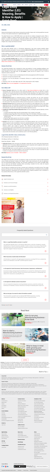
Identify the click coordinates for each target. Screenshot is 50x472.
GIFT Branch (4, 406)
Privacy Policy (25, 470)
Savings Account (15, 383)
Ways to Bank (4, 433)
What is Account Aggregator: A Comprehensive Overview (19, 83)
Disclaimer (19, 470)
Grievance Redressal (21, 403)
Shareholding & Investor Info (7, 417)
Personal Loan (9, 383)
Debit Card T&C (37, 438)
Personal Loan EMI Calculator (39, 400)
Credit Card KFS (37, 435)
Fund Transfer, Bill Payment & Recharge (32, 391)
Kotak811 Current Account (33, 385)
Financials (3, 414)
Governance (4, 415)
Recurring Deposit (5, 385)
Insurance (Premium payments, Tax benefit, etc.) (13, 393)
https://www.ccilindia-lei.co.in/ (8, 61)
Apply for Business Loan (9, 179)
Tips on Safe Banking (22, 413)
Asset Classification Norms (39, 450)
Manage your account (17, 377)
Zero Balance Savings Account (26, 384)
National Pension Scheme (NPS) (7, 384)
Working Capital (44, 393)
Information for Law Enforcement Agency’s (40, 454)
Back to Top (43, 372)
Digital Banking (4, 432)
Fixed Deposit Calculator (38, 405)
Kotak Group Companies (42, 466)
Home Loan (4, 383)
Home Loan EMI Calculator (39, 403)
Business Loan (17, 384)
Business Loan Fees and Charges (10, 182)
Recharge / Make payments (33, 377)
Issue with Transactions (9, 391)
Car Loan (40, 385)
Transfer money (25, 377)
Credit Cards (41, 377)
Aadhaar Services (21, 424)
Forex (3, 393)
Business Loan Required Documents (11, 193)
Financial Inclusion (21, 439)
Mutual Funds (33, 383)
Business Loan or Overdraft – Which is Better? (16, 152)
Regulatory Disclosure (38, 441)
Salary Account (16, 387)
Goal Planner (36, 415)
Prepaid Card (10, 387)
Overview (3, 412)
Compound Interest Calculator (39, 414)
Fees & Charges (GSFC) (22, 435)
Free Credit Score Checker (39, 417)
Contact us (4, 423)
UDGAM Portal (20, 422)
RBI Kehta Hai (20, 420)
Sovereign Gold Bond (23, 387)
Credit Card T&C (37, 433)
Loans (41, 391)
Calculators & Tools (37, 398)
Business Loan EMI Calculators (10, 186)
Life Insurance (35, 384)
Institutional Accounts (22, 449)
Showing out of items (7, 305)
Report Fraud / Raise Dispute (23, 405)
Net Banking (10, 377)
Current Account (22, 383)
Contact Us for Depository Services (24, 416)
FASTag (44, 391)
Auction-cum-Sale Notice (38, 449)
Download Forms (21, 408)
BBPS (29, 387)
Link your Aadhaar (21, 426)
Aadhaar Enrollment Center (23, 428)
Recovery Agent (37, 452)
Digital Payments (5, 435)
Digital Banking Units (38, 456)
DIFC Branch (4, 405)
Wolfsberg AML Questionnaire (39, 447)
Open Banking (4, 438)
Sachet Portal (20, 419)
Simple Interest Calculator (39, 412)
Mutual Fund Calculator (38, 420)
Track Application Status (22, 411)
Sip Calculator (36, 418)
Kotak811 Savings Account (22, 385)
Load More (25, 359)
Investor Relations (5, 410)
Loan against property (13, 385)
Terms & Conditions (33, 470)
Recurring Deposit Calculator (39, 406)
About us (3, 398)
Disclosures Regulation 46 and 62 (8, 420)
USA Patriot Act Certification (39, 444)
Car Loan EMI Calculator (38, 402)
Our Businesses (4, 400)
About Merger (20, 442)
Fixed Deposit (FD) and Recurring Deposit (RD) (10, 392)
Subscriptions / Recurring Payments (40, 446)
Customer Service (21, 398)
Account (3, 391)
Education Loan (4, 387)
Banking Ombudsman (22, 406)
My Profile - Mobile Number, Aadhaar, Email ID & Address (35, 392)
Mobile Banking (4, 377)
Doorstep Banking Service (22, 414)
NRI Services (21, 392)
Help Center (4, 442)
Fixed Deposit (40, 384)
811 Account (22, 391)
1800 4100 (3, 424)
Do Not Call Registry (21, 417)
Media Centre (4, 402)
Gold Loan (44, 385)
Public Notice (36, 440)
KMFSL (3, 408)
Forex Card (33, 387)
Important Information (22, 400)
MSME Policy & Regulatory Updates (40, 443)
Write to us (20, 402)
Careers (3, 403)
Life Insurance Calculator (38, 408)
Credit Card (17, 391)
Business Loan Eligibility (9, 189)
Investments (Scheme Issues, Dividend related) (31, 393)
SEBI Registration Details (38, 458)
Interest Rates (20, 433)
